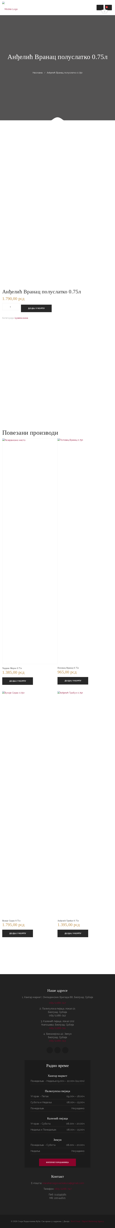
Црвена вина (21, 318)
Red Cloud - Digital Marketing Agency (87, 1221)
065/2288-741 (57, 1028)
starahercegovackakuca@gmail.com (63, 1183)
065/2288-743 (57, 1040)
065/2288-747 (57, 1002)
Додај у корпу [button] (17, 681)
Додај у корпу (36, 308)
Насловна (38, 73)
